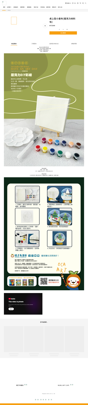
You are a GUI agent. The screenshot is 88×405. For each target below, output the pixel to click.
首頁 (4, 7)
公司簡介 (9, 7)
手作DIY (9, 10)
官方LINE (60, 7)
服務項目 (22, 7)
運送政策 (33, 373)
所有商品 (43, 7)
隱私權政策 (34, 375)
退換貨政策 (40, 392)
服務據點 (29, 7)
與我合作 (54, 7)
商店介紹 (36, 7)
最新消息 (48, 7)
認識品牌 (16, 7)
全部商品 (4, 10)
